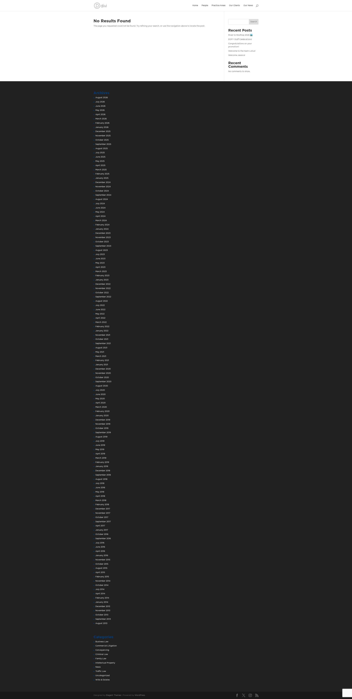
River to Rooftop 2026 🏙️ (240, 35)
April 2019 (100, 454)
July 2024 (100, 204)
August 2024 (101, 199)
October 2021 (101, 339)
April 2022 (100, 318)
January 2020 (102, 416)
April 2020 (100, 403)
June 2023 (100, 259)
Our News (248, 5)
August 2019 (101, 437)
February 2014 (102, 598)
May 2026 (100, 110)
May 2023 (100, 263)
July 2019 (99, 441)
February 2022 (102, 327)
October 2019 (101, 428)
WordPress (140, 695)
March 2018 (100, 500)
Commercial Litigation (106, 646)
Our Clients (234, 5)
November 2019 (102, 424)
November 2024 (103, 187)
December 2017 (102, 509)
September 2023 (103, 246)
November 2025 (103, 136)
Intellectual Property (105, 663)
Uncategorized (102, 676)
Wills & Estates (102, 680)
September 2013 (103, 619)
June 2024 (100, 208)
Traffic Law (100, 671)
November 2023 (103, 237)
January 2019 (101, 466)
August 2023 (101, 250)
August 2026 (101, 98)
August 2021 (101, 348)
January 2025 (101, 178)
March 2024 (101, 221)
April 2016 (100, 551)
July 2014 (99, 589)
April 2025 (100, 165)
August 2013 (101, 623)
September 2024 (103, 195)
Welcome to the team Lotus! (241, 51)
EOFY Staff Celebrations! (240, 39)
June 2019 (100, 445)
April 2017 (100, 526)
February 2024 (102, 225)
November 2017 (102, 513)
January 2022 (101, 331)
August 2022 (101, 301)
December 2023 (103, 233)
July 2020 (100, 390)
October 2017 (101, 517)
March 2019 (100, 458)
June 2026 (100, 106)
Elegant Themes (113, 695)
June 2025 (100, 157)
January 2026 (101, 127)
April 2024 (100, 216)
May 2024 (100, 212)
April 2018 (100, 496)
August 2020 (101, 386)
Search (253, 22)
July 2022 (100, 305)
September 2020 (103, 382)
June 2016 (100, 547)
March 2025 (101, 170)
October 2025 (102, 140)
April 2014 (100, 594)
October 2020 (102, 377)
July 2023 (100, 254)
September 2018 (103, 475)
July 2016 (99, 543)
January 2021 (101, 365)
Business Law (101, 642)
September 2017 (103, 522)
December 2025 (103, 131)
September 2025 (103, 144)
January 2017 (101, 530)
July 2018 (99, 483)
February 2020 (102, 411)
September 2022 (103, 297)
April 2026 (100, 115)
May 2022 (100, 314)
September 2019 (103, 433)
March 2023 (101, 271)
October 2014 (101, 585)
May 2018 (99, 492)
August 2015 (101, 568)
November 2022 (103, 288)
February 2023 (102, 276)
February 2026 (102, 123)
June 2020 (100, 394)
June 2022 (100, 310)
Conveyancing (102, 650)
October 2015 (101, 564)
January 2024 (101, 229)
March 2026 (101, 119)
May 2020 (100, 399)
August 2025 (101, 149)
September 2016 (103, 539)
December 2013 (102, 606)
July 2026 (100, 102)
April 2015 (100, 572)
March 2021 (100, 356)
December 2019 (102, 420)
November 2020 (103, 373)
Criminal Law (101, 654)
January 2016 (101, 556)
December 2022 (102, 284)
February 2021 (102, 360)
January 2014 (101, 602)
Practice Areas (219, 5)
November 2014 (102, 581)
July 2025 (100, 153)
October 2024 (102, 191)
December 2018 (102, 471)
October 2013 (101, 615)
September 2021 (103, 343)
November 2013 (102, 611)
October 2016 (101, 534)
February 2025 (102, 174)
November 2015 (102, 560)
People (205, 5)
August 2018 (101, 479)
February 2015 (102, 577)
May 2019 (99, 449)
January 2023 (101, 280)
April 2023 (100, 267)
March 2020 (101, 407)
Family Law (100, 659)
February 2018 (102, 505)
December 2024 (103, 182)
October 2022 (102, 293)
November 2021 (102, 335)
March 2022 (101, 322)
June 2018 (100, 488)
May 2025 (100, 161)
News (98, 667)
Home (195, 5)
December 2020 (103, 369)
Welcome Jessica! (236, 55)
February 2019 (102, 462)
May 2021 (99, 352)
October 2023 (102, 242)
